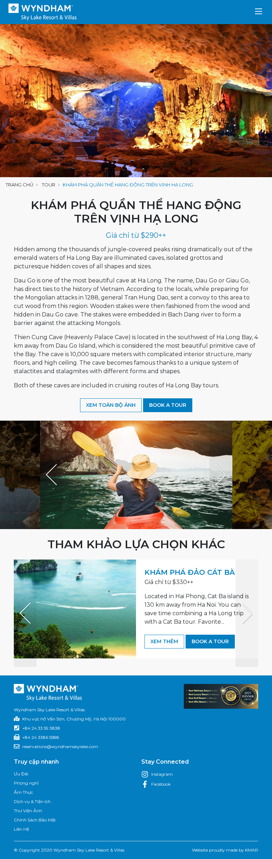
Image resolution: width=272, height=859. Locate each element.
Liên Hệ (21, 829)
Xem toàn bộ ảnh (111, 405)
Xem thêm (164, 641)
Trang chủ (19, 184)
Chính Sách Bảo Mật (35, 819)
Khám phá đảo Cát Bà (189, 572)
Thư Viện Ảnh (28, 810)
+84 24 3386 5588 (40, 737)
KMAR (251, 850)
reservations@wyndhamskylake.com (60, 746)
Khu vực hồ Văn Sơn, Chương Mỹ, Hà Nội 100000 (74, 719)
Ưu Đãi (21, 773)
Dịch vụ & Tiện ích (32, 801)
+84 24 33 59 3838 (41, 728)
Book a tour (167, 405)
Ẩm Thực (23, 792)
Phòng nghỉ (26, 783)
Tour (48, 184)
